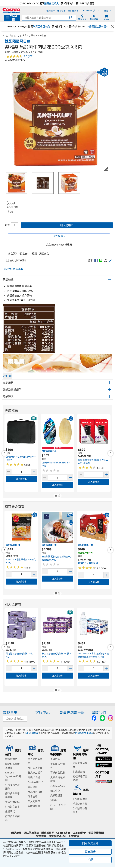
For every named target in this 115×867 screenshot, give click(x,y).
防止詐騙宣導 (31, 733)
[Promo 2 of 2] (59, 496)
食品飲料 (13, 35)
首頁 (5, 35)
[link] (96, 260)
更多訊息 (7, 375)
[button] (72, 18)
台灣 (106, 10)
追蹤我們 (99, 712)
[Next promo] (110, 453)
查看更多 (90, 851)
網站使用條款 (31, 833)
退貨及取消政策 (57, 836)
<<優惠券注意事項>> (97, 26)
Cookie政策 (63, 833)
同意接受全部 (90, 843)
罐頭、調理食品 (38, 35)
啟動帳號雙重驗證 (84, 733)
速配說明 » (59, 236)
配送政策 (74, 836)
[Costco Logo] (11, 10)
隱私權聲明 (47, 833)
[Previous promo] (4, 453)
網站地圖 (16, 833)
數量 (7, 224)
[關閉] (112, 26)
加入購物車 (67, 225)
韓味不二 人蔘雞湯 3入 (88, 563)
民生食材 (24, 35)
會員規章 (41, 836)
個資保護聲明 (96, 833)
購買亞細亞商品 (41, 26)
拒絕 (90, 859)
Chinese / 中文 (89, 10)
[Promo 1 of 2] (56, 496)
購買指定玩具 (51, 3)
